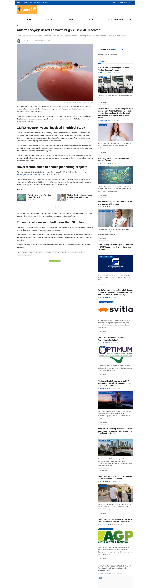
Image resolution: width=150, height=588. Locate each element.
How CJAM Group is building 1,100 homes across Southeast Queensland (115, 477)
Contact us (46, 2)
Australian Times (105, 120)
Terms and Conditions (36, 2)
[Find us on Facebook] (129, 3)
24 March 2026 (116, 481)
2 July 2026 (31, 199)
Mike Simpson (27, 41)
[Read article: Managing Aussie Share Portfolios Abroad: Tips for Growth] (21, 197)
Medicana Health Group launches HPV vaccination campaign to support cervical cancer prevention (115, 383)
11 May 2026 (115, 297)
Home (18, 26)
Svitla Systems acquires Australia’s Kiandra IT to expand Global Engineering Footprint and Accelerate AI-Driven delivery (115, 292)
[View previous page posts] (53, 206)
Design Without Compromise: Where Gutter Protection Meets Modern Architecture (115, 520)
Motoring (103, 77)
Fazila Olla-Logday (105, 72)
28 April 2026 (116, 388)
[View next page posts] (56, 206)
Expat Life (90, 19)
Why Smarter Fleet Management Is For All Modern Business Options (115, 69)
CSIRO (64, 252)
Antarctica (39, 252)
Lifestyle (49, 19)
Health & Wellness (106, 393)
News (29, 19)
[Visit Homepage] (27, 9)
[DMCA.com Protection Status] (55, 261)
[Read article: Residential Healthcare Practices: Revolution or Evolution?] (115, 354)
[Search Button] (130, 19)
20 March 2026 (117, 524)
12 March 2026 (117, 572)
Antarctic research (28, 252)
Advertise (19, 2)
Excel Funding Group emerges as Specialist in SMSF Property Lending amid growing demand (115, 247)
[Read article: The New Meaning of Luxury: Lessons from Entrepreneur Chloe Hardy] (61, 197)
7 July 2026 (115, 120)
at (22, 26)
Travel (70, 19)
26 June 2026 (116, 252)
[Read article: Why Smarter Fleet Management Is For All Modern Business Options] (115, 84)
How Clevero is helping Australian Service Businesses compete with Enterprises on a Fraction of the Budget (115, 431)
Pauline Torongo (105, 206)
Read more (104, 102)
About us (25, 2)
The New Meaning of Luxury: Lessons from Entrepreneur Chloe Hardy (115, 202)
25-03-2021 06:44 (40, 41)
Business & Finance (106, 211)
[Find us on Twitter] (132, 3)
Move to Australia (115, 19)
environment (72, 252)
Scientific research (24, 255)
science (81, 252)
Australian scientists (53, 252)
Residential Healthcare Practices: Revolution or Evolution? (111, 339)
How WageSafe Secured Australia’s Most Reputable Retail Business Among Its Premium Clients (114, 567)
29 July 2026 (117, 72)
